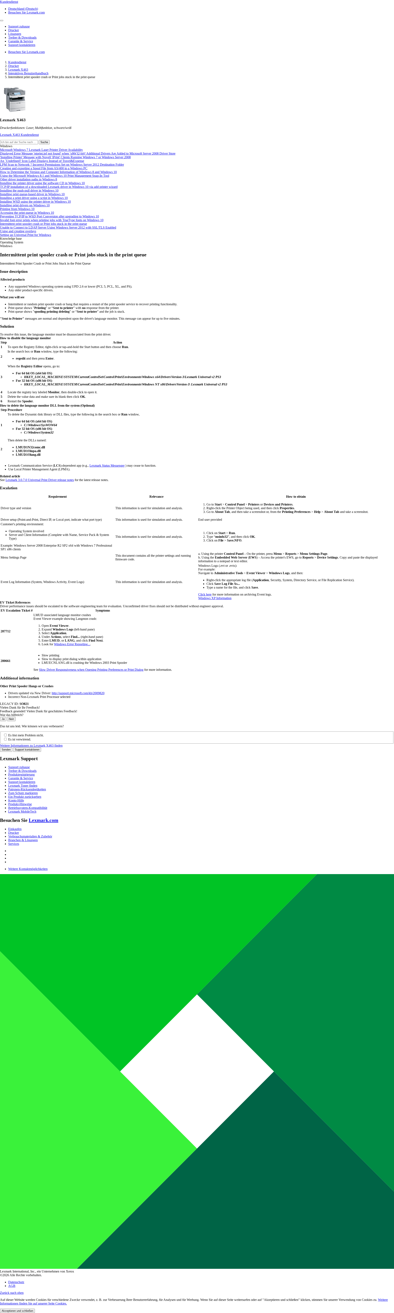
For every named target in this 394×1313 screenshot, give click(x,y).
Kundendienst (17, 62)
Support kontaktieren (27, 749)
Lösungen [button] (14, 34)
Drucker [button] (13, 30)
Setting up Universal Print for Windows (25, 235)
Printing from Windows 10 (17, 209)
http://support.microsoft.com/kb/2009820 (78, 693)
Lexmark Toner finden (22, 785)
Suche (44, 142)
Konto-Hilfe (16, 800)
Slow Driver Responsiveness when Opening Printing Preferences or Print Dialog (91, 669)
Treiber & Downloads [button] (22, 37)
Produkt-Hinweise (20, 804)
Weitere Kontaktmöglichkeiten (28, 869)
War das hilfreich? (11, 715)
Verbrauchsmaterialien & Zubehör (30, 836)
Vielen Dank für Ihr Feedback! (20, 707)
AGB (11, 1286)
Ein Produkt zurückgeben (24, 796)
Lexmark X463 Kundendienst (19, 135)
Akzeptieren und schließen (17, 1310)
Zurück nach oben (12, 1292)
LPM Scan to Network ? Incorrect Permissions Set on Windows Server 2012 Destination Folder (62, 164)
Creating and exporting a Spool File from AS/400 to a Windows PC (43, 168)
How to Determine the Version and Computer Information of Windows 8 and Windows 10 (58, 172)
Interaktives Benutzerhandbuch (28, 73)
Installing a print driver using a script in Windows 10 (34, 198)
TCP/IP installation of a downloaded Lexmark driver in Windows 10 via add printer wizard (59, 187)
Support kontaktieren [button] (21, 45)
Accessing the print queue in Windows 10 (27, 212)
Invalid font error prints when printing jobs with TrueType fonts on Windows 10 (51, 220)
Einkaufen (15, 829)
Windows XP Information (214, 598)
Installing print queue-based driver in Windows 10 (32, 194)
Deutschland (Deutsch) (23, 8)
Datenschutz (16, 1282)
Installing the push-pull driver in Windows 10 (29, 190)
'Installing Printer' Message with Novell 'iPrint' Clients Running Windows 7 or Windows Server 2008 (65, 157)
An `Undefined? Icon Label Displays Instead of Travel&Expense (42, 161)
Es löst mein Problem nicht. (26, 735)
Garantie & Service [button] (20, 41)
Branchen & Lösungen (23, 840)
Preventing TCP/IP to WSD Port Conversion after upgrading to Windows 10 (49, 216)
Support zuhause (19, 767)
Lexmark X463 (18, 69)
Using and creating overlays (18, 231)
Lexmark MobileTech (22, 811)
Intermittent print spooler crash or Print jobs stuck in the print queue (43, 224)
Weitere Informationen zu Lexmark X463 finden (31, 745)
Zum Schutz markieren (23, 793)
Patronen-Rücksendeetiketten (27, 789)
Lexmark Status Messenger (107, 465)
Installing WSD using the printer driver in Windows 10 (35, 201)
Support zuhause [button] (19, 26)
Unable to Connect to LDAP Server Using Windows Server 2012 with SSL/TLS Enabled (58, 227)
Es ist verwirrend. (19, 739)
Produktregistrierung (21, 774)
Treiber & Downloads (22, 771)
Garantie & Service (20, 778)
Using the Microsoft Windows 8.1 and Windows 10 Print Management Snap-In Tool (54, 175)
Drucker (13, 66)
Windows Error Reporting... (72, 644)
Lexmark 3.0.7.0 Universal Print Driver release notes (40, 480)
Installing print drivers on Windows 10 (25, 205)
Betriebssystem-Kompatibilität (27, 808)
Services (13, 844)
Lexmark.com (43, 820)
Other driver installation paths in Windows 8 (28, 179)
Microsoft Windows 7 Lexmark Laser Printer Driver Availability (41, 150)
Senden (6, 749)
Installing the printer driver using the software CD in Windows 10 (42, 183)
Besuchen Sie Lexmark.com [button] (26, 12)
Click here (205, 594)
